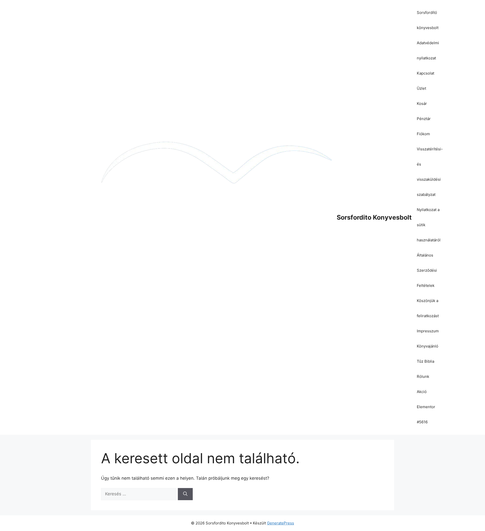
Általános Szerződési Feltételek (427, 270)
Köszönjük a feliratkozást (428, 308)
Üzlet (421, 88)
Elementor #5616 (426, 414)
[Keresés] (185, 494)
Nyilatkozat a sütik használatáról (429, 224)
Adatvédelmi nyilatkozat (428, 50)
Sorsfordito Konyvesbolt (374, 217)
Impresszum (428, 331)
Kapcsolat (425, 73)
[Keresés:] (139, 493)
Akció (422, 391)
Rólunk (423, 376)
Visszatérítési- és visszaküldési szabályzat (430, 172)
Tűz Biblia (425, 361)
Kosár (422, 103)
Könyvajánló (427, 346)
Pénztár (424, 118)
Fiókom (423, 133)
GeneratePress (280, 523)
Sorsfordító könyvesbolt (428, 20)
